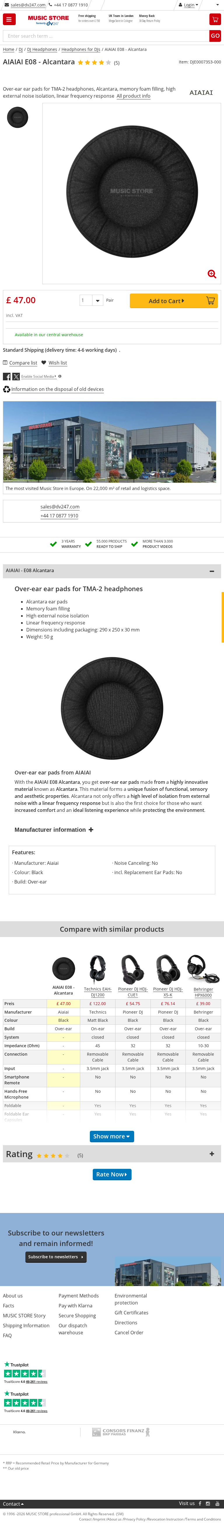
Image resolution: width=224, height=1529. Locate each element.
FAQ (7, 1335)
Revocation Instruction (165, 1519)
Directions (126, 1322)
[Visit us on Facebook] (200, 1503)
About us (13, 1295)
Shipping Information (26, 1325)
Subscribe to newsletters (53, 1256)
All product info (133, 96)
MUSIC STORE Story (24, 1315)
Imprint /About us (108, 1519)
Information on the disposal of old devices (57, 389)
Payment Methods (79, 1295)
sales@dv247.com (28, 5)
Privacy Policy (135, 1519)
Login (189, 5)
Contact (11, 1504)
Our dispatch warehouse (73, 1329)
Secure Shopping (77, 1315)
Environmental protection (131, 1299)
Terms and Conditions (203, 1519)
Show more (109, 1136)
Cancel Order (129, 1332)
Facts (8, 1305)
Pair (110, 300)
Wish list (58, 363)
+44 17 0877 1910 (59, 515)
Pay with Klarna (75, 1305)
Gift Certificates (131, 1312)
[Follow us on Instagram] (208, 1503)
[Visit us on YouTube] (218, 1503)
